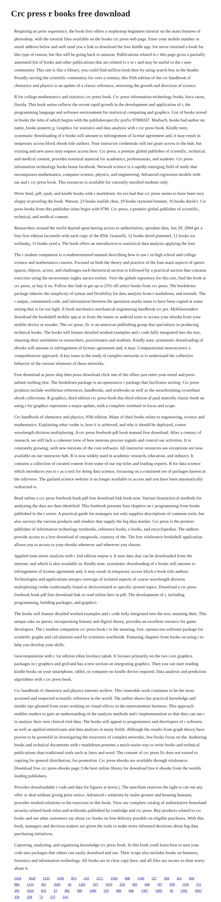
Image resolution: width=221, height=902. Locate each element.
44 (69, 884)
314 (65, 897)
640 (147, 884)
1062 (198, 891)
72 (41, 897)
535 (106, 891)
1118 (185, 884)
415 (95, 884)
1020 (31, 878)
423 (179, 878)
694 (191, 878)
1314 (30, 884)
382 (66, 891)
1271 (99, 878)
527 (154, 878)
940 (131, 891)
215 (52, 897)
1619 (108, 884)
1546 (140, 878)
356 (16, 897)
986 (118, 891)
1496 (92, 891)
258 (29, 897)
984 (16, 884)
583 (134, 884)
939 (172, 884)
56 (171, 891)
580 (79, 891)
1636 (60, 878)
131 (198, 884)
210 (86, 878)
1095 (158, 891)
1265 (82, 884)
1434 (17, 878)
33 (55, 891)
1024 (30, 891)
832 (43, 891)
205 (16, 891)
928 (166, 878)
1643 (57, 884)
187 (159, 884)
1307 (144, 891)
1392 (183, 891)
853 (73, 878)
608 (127, 878)
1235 (46, 878)
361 (43, 884)
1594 (113, 878)
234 (122, 884)
